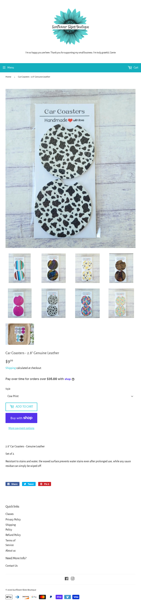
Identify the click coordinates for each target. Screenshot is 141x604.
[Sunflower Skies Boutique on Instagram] (73, 579)
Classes (10, 514)
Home (8, 77)
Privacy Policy (13, 519)
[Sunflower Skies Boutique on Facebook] (66, 579)
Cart (135, 67)
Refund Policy (13, 534)
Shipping (11, 368)
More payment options (21, 428)
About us (11, 550)
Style (8, 389)
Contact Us (12, 565)
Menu (10, 67)
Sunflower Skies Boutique (24, 590)
